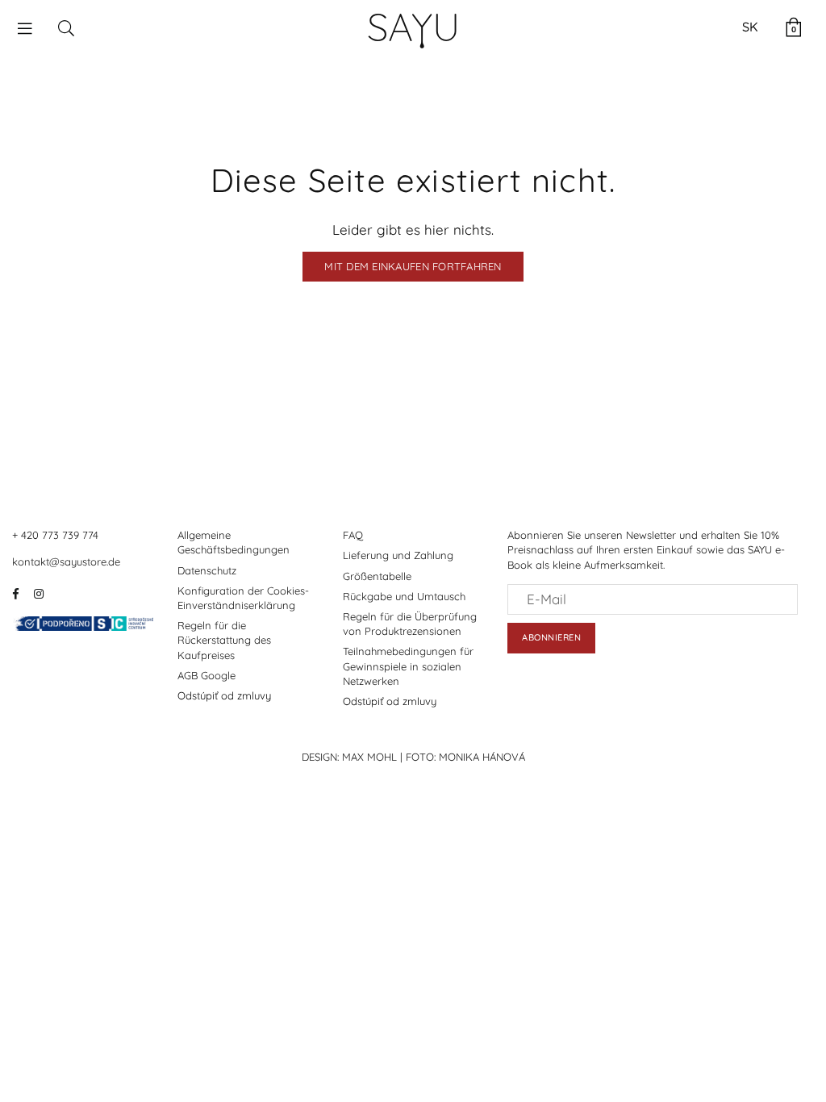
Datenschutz (206, 570)
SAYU (413, 26)
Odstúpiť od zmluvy (224, 695)
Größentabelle (377, 576)
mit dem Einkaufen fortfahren (412, 266)
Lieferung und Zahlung (398, 555)
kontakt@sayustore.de (66, 561)
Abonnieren (551, 637)
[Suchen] (66, 27)
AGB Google (206, 675)
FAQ (353, 534)
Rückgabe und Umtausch (404, 596)
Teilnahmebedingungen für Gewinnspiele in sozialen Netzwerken (408, 666)
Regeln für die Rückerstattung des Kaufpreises (224, 640)
